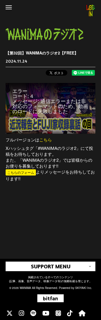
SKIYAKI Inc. (83, 288)
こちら (45, 140)
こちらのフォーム (20, 172)
